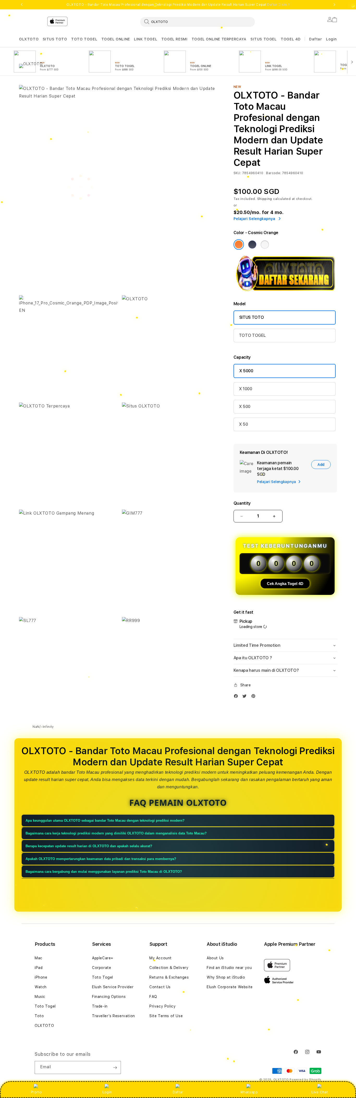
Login (107, 1092)
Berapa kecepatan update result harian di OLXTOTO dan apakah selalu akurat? (89, 846)
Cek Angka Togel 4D (285, 583)
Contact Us (160, 987)
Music (40, 997)
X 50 (243, 424)
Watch (41, 987)
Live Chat (319, 1092)
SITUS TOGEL (263, 39)
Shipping (264, 199)
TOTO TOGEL (84, 39)
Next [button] (334, 4)
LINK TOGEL (145, 39)
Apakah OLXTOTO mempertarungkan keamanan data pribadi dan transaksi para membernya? (101, 859)
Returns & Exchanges (169, 977)
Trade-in (100, 1006)
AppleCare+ (102, 958)
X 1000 (245, 388)
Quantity (242, 503)
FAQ (153, 997)
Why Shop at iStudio (226, 977)
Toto (39, 1016)
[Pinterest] (254, 697)
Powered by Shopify (305, 1079)
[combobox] (197, 21)
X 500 (244, 406)
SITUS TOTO (55, 39)
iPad (38, 968)
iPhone (41, 977)
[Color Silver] (265, 244)
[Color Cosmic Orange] (239, 244)
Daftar (178, 1092)
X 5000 (246, 370)
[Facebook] (237, 697)
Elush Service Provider (112, 987)
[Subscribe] (115, 1067)
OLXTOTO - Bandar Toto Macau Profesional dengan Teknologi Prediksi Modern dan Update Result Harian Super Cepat (178, 5)
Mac (38, 958)
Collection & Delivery (169, 968)
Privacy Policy (162, 1006)
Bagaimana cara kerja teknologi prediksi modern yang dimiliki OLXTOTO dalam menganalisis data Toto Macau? (116, 833)
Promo (36, 1092)
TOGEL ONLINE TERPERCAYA (219, 39)
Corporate (101, 968)
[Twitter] (245, 697)
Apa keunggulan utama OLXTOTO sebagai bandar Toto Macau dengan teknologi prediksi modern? (105, 820)
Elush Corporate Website (230, 987)
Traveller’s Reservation (113, 1016)
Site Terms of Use (166, 1016)
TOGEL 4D (291, 39)
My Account (160, 958)
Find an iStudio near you (229, 968)
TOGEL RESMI (174, 39)
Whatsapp (249, 1092)
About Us (215, 958)
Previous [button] (21, 4)
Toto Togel (45, 1006)
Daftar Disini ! (278, 5)
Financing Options (109, 997)
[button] (29, 39)
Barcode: (273, 173)
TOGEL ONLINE (115, 39)
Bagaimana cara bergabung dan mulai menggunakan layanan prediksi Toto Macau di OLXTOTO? (104, 872)
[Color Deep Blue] (252, 244)
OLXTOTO (29, 39)
